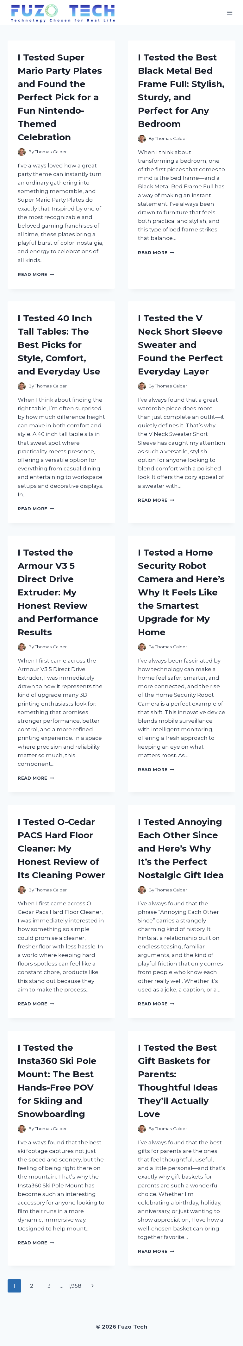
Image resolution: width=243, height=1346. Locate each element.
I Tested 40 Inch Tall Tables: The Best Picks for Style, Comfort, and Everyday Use (59, 345)
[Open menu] (229, 12)
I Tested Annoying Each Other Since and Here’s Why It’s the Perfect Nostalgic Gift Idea (181, 848)
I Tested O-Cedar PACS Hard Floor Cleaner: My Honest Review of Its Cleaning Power (61, 848)
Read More (36, 274)
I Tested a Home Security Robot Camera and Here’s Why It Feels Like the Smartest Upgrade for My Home (181, 592)
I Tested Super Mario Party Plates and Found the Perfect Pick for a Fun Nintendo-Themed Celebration (60, 97)
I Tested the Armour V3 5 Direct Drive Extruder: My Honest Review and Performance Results (58, 592)
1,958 (74, 1286)
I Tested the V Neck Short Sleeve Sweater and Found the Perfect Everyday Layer (180, 345)
